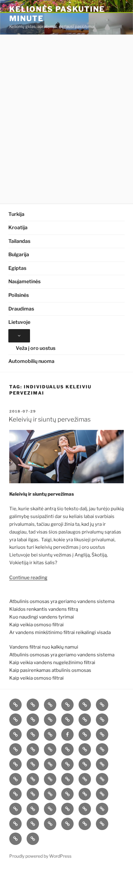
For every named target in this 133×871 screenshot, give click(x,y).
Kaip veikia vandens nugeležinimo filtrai (52, 662)
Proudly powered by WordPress (40, 856)
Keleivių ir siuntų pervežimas (50, 419)
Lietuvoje (19, 322)
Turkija (16, 214)
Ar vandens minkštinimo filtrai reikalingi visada (60, 632)
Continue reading (28, 577)
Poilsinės (18, 295)
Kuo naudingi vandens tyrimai (41, 617)
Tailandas (19, 241)
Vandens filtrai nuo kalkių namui (43, 647)
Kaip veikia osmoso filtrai (36, 625)
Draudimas (21, 309)
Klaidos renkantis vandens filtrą (43, 609)
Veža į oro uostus (35, 348)
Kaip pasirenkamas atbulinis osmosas (50, 670)
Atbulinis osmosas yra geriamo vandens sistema (61, 601)
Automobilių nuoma (31, 361)
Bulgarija (18, 254)
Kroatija (18, 227)
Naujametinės (24, 281)
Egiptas (17, 268)
